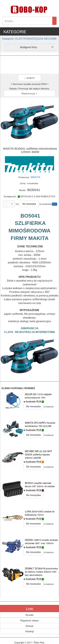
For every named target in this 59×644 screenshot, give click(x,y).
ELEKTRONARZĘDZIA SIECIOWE (36, 38)
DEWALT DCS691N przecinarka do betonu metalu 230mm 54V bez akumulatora (41, 572)
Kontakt (29, 614)
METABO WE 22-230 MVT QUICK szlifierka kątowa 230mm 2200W (38, 454)
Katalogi (29, 631)
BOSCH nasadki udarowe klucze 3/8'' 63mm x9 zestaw (40, 484)
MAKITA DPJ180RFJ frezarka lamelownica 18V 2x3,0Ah (40, 424)
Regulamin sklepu (29, 620)
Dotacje (29, 625)
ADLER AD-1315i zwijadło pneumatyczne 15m (38, 396)
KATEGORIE (14, 31)
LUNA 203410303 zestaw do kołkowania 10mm (40, 513)
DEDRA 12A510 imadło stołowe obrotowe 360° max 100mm (41, 541)
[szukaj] (54, 21)
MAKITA (35, 177)
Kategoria (7, 38)
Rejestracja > (29, 93)
